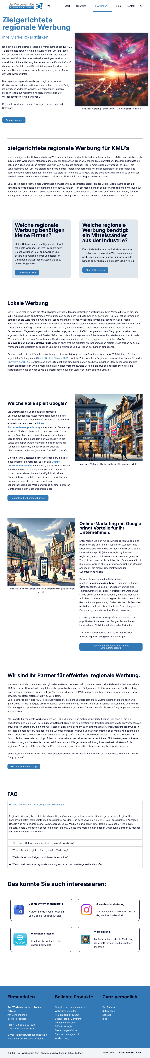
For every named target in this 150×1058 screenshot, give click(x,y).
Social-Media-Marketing (68, 1018)
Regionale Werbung (65, 1022)
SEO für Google (63, 1026)
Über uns (81, 5)
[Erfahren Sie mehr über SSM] (108, 910)
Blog (118, 5)
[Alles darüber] (41, 939)
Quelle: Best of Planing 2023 (53, 358)
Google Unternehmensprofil (70, 1007)
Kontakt (131, 5)
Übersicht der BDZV (18, 361)
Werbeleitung (62, 1038)
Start (67, 5)
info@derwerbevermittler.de (31, 1034)
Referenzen (108, 1011)
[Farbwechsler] (48, 6)
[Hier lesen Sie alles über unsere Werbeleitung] (108, 939)
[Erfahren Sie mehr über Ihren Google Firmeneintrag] (41, 910)
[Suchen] (141, 6)
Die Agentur (109, 1007)
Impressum (108, 1053)
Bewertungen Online (66, 1030)
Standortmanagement (67, 1034)
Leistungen (101, 5)
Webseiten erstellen (65, 1011)
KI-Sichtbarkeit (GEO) (67, 1014)
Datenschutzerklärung (130, 1053)
